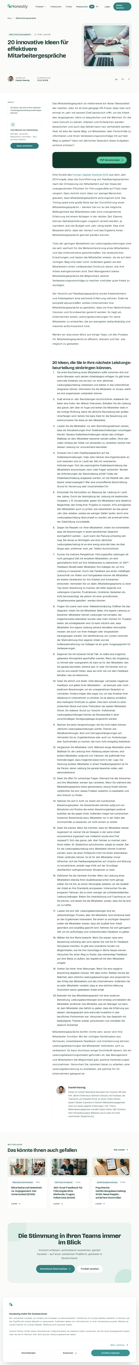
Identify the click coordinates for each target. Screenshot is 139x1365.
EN (97, 6)
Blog (10, 18)
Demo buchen (120, 6)
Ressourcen (82, 6)
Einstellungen (29, 1353)
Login (107, 6)
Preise (69, 6)
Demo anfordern (24, 146)
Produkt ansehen (90, 1268)
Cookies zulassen (110, 1353)
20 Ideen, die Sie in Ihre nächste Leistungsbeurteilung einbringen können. (25, 110)
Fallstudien (55, 6)
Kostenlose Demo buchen (53, 1268)
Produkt (39, 6)
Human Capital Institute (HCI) (90, 174)
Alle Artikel (119, 1149)
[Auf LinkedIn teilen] (116, 79)
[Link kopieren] (128, 79)
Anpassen (68, 1353)
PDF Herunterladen (110, 160)
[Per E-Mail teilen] (122, 79)
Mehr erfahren (117, 1345)
